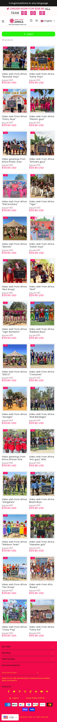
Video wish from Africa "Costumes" (41, 373)
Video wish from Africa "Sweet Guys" (41, 245)
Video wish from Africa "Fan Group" (14, 586)
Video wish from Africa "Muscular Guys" (14, 75)
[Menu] (3, 21)
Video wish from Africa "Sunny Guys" (41, 75)
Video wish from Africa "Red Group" (14, 288)
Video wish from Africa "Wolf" (41, 288)
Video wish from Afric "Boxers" (41, 586)
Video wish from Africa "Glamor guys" (41, 118)
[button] (31, 20)
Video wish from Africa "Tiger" (41, 203)
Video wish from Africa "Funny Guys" (14, 118)
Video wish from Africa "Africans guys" (41, 160)
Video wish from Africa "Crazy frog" (14, 628)
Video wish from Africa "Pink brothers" (14, 203)
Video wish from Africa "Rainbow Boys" (41, 330)
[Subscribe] (37, 672)
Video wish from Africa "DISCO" (14, 373)
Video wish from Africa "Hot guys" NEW (41, 458)
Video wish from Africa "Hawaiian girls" (41, 543)
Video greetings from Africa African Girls (14, 458)
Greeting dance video (24, 717)
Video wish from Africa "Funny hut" (41, 628)
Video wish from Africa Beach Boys (41, 501)
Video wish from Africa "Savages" (14, 415)
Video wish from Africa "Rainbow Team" (14, 543)
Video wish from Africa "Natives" (14, 245)
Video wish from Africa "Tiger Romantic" (14, 330)
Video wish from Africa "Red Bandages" (41, 415)
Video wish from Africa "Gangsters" (14, 501)
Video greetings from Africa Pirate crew (14, 160)
